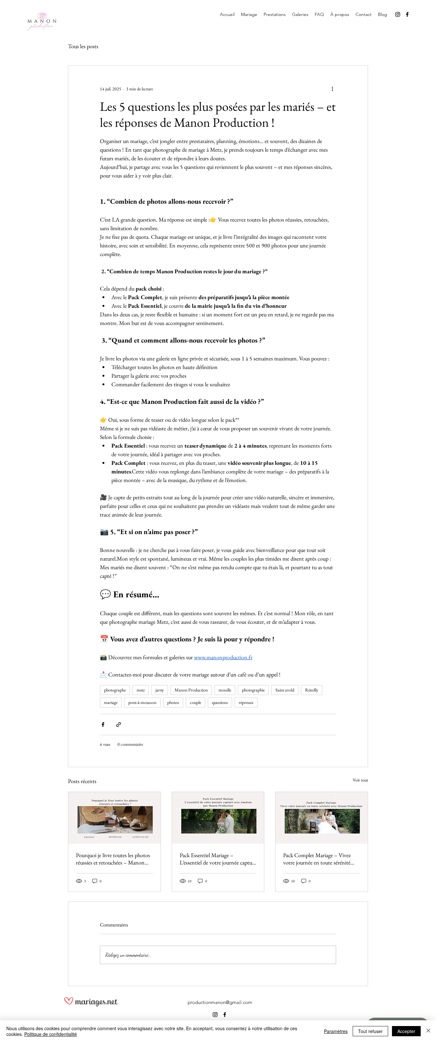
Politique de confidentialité (50, 1034)
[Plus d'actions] (332, 89)
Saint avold (284, 690)
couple (195, 702)
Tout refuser (370, 1031)
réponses (246, 702)
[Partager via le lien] (119, 724)
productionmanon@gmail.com (220, 1002)
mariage (110, 702)
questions (220, 702)
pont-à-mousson (142, 702)
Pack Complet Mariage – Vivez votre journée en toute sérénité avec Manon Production (317, 858)
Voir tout (360, 780)
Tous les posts (83, 46)
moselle (225, 690)
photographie (253, 690)
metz (141, 690)
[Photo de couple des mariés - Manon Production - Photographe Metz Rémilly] (218, 818)
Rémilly (311, 690)
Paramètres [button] (336, 1031)
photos (173, 702)
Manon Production (191, 690)
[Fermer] (428, 1031)
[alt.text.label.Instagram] (398, 14)
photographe (115, 690)
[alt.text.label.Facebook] (407, 14)
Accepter (406, 1031)
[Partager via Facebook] (103, 724)
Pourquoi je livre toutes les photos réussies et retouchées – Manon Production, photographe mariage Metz (113, 858)
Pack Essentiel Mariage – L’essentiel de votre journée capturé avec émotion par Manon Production (218, 858)
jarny (159, 690)
